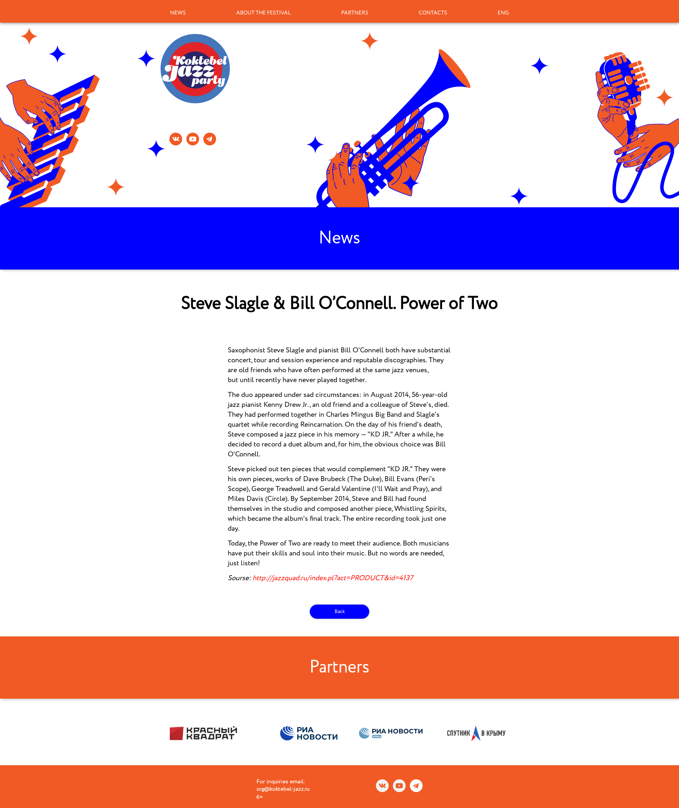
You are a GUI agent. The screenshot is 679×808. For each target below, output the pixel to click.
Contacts (433, 13)
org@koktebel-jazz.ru (282, 789)
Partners (354, 13)
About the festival (263, 13)
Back (340, 611)
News (178, 13)
